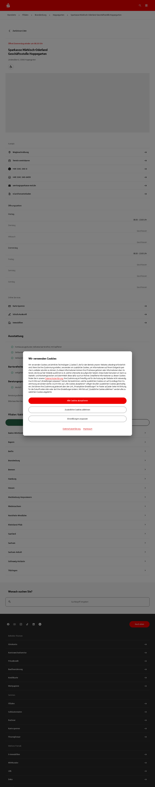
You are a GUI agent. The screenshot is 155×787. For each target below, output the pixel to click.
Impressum (87, 429)
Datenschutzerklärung (54, 378)
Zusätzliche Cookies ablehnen (77, 410)
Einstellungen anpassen (77, 419)
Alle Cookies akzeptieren (77, 401)
